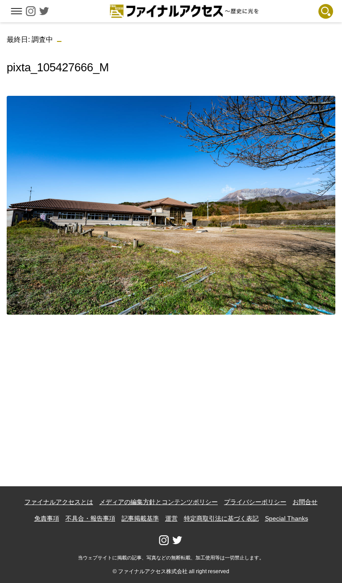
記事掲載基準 (140, 518)
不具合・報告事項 (90, 518)
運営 (171, 518)
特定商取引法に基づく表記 (221, 518)
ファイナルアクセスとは (58, 501)
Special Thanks (286, 518)
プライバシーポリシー (255, 501)
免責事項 (46, 518)
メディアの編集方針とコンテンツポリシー (158, 501)
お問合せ (305, 501)
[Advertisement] (171, 384)
